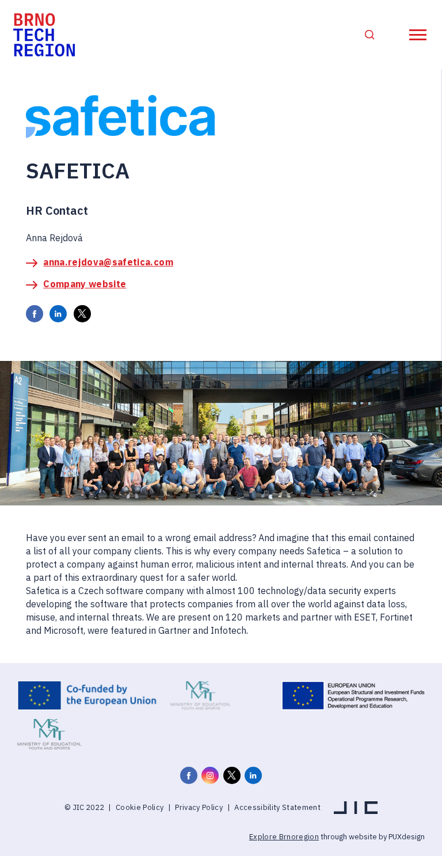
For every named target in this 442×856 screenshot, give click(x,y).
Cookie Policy (139, 807)
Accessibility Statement (277, 807)
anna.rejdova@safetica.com (108, 262)
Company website (84, 284)
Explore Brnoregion (284, 837)
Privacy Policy (199, 807)
